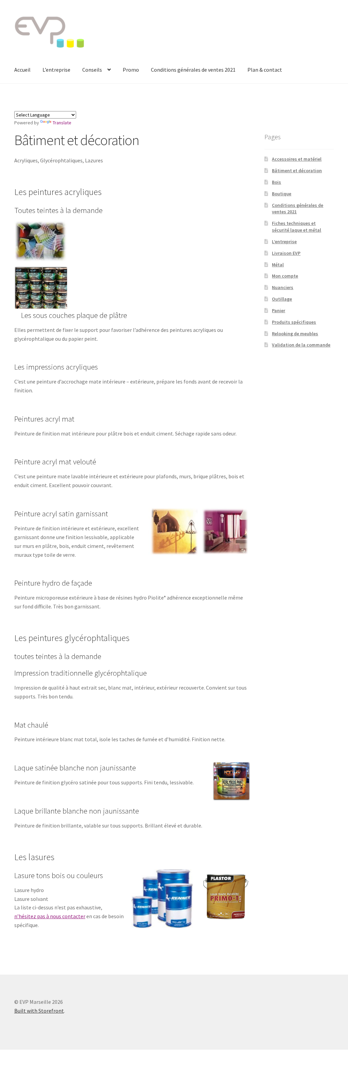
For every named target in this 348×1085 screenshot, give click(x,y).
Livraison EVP (286, 253)
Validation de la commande (301, 345)
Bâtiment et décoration (297, 170)
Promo (131, 69)
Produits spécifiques (294, 322)
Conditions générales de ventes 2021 (193, 69)
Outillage (282, 299)
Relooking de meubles (295, 334)
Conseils (92, 69)
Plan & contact (264, 69)
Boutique (281, 194)
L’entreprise (56, 69)
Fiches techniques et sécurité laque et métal (296, 226)
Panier (278, 310)
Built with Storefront (39, 1010)
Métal (278, 265)
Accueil (22, 69)
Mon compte (285, 276)
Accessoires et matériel (296, 159)
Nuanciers (282, 287)
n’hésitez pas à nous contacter (49, 916)
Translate (62, 123)
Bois (276, 182)
